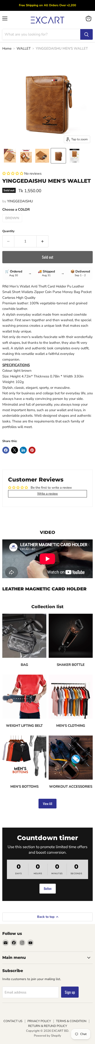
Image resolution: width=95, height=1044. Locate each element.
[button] (13, 173)
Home (7, 49)
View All (47, 803)
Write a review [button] (47, 493)
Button (47, 888)
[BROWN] (12, 223)
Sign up (70, 992)
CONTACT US (12, 1021)
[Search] (86, 34)
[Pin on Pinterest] (32, 450)
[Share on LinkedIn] (23, 450)
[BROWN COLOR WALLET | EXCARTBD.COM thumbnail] (42, 155)
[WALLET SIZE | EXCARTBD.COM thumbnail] (74, 155)
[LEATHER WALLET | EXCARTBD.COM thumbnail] (10, 155)
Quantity (8, 231)
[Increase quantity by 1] (42, 241)
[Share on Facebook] (5, 450)
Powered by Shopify (47, 1036)
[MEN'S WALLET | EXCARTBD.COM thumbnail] (26, 155)
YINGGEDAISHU (20, 201)
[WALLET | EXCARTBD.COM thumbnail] (58, 155)
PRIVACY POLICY (39, 1021)
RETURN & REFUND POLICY (47, 1026)
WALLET (24, 49)
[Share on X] (14, 450)
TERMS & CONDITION (71, 1021)
